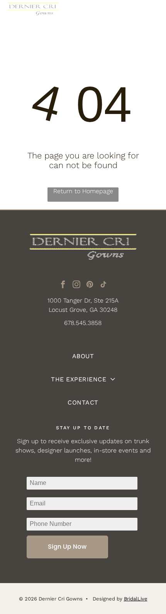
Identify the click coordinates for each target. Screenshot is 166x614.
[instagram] (76, 285)
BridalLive (135, 599)
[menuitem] (83, 356)
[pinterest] (90, 285)
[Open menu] (150, 14)
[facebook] (63, 285)
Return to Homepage (83, 191)
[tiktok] (103, 285)
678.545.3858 (83, 323)
